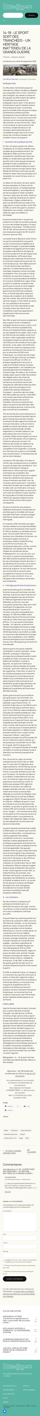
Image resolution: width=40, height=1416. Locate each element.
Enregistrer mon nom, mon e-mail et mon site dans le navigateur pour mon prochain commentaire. (21, 1261)
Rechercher (31, 15)
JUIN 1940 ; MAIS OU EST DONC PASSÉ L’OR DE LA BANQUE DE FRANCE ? (15, 1350)
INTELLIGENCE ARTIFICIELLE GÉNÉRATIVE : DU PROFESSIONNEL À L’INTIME (16, 1330)
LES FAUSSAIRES (31, 1151)
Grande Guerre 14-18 (10, 1138)
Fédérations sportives (10, 1134)
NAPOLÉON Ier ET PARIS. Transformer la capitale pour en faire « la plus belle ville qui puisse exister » (16, 1319)
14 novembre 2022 (10, 1177)
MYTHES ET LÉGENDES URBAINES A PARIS (12, 1152)
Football (22, 1134)
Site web (5, 1251)
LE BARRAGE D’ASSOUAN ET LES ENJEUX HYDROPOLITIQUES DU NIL (17, 1340)
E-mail (5, 1243)
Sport (27, 1138)
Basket (6, 1130)
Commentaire (7, 1211)
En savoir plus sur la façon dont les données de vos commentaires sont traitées (19, 1294)
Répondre (8, 1192)
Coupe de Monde (26, 1130)
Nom (5, 1234)
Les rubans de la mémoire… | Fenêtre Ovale (17, 1179)
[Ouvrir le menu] (4, 21)
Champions (14, 1130)
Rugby (21, 1138)
